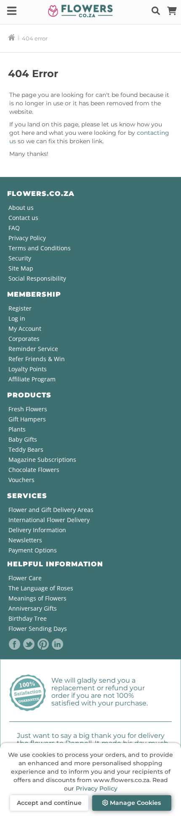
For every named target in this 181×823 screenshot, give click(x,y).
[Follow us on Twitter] (29, 644)
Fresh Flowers (27, 409)
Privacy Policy (96, 788)
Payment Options (32, 550)
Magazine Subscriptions (42, 460)
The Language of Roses (40, 588)
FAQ (14, 228)
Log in (16, 318)
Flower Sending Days (37, 629)
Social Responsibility (37, 278)
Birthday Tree (27, 618)
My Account (24, 328)
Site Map (20, 268)
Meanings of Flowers (37, 598)
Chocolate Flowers (33, 470)
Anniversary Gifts (32, 608)
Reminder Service (33, 349)
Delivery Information (37, 530)
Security (19, 258)
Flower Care (25, 578)
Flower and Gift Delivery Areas (50, 510)
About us (21, 208)
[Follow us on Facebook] (14, 644)
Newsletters (25, 540)
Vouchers (21, 480)
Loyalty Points (27, 369)
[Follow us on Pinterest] (43, 644)
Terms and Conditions (39, 248)
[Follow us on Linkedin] (57, 644)
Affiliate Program (32, 379)
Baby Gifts (22, 439)
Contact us (23, 218)
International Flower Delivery (49, 520)
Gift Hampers (27, 419)
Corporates (24, 339)
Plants (17, 429)
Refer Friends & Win (36, 359)
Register (20, 308)
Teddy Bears (25, 449)
